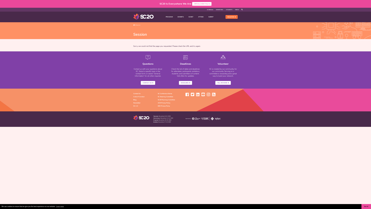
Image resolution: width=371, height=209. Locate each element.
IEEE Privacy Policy (164, 106)
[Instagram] (208, 95)
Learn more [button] (60, 206)
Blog (134, 100)
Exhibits (181, 17)
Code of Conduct (138, 97)
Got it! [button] (366, 206)
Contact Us (147, 83)
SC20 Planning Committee (166, 100)
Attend (201, 17)
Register (230, 17)
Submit (211, 17)
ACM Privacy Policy (164, 103)
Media (237, 9)
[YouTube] (203, 95)
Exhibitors (219, 9)
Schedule (210, 9)
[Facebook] (187, 95)
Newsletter (136, 103)
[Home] (134, 25)
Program (169, 17)
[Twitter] (192, 95)
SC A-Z (135, 106)
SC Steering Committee (165, 97)
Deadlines (184, 83)
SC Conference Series (165, 94)
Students (229, 9)
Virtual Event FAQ (201, 4)
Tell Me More (222, 83)
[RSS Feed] (213, 95)
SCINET (190, 17)
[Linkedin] (198, 95)
